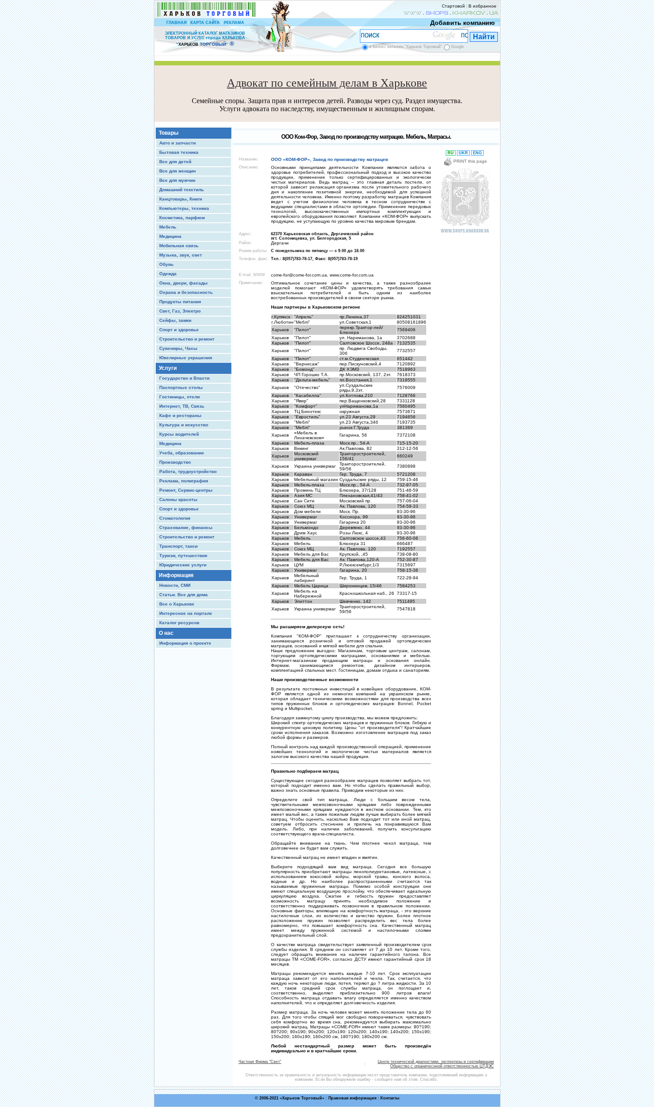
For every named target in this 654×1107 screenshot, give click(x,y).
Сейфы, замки (175, 320)
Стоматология (174, 518)
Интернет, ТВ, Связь (181, 406)
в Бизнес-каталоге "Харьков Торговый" (405, 46)
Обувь (166, 264)
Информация (176, 575)
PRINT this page (469, 161)
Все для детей (175, 161)
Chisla (338, 1102)
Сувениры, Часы (178, 348)
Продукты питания (180, 301)
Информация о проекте (185, 643)
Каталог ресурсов (179, 622)
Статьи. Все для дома (183, 594)
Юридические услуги (182, 564)
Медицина (170, 236)
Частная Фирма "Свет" (259, 1061)
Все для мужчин (177, 180)
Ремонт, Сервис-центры (186, 490)
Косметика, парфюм (182, 217)
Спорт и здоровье (179, 329)
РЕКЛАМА (234, 22)
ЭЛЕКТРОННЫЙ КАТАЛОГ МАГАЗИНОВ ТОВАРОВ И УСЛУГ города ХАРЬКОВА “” (205, 39)
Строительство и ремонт (186, 339)
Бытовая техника (178, 152)
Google (457, 46)
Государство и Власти (184, 378)
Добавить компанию (462, 22)
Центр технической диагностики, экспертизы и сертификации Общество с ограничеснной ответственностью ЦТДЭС (436, 1063)
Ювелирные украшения (185, 357)
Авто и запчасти (177, 142)
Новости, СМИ (174, 585)
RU (450, 153)
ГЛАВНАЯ (176, 22)
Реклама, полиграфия (183, 480)
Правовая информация (352, 1098)
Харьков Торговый (302, 1098)
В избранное (482, 6)
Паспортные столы (181, 387)
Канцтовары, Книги (180, 199)
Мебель (167, 227)
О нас (166, 633)
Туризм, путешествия (183, 555)
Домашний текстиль (181, 189)
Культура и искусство (183, 424)
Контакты (390, 1098)
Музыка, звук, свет (180, 255)
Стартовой (453, 6)
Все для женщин (177, 170)
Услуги (168, 368)
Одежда (168, 273)
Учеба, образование (181, 452)
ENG (477, 153)
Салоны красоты (178, 499)
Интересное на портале (185, 613)
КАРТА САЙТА (205, 22)
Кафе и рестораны (180, 415)
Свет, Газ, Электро (180, 311)
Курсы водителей (179, 434)
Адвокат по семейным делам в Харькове (327, 82)
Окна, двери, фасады (183, 283)
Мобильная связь (178, 245)
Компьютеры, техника (184, 208)
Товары (168, 133)
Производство (175, 462)
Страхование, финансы (186, 527)
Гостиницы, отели (179, 396)
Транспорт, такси (178, 546)
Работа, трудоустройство (188, 471)
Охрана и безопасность (186, 292)
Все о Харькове (176, 604)
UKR (463, 153)
